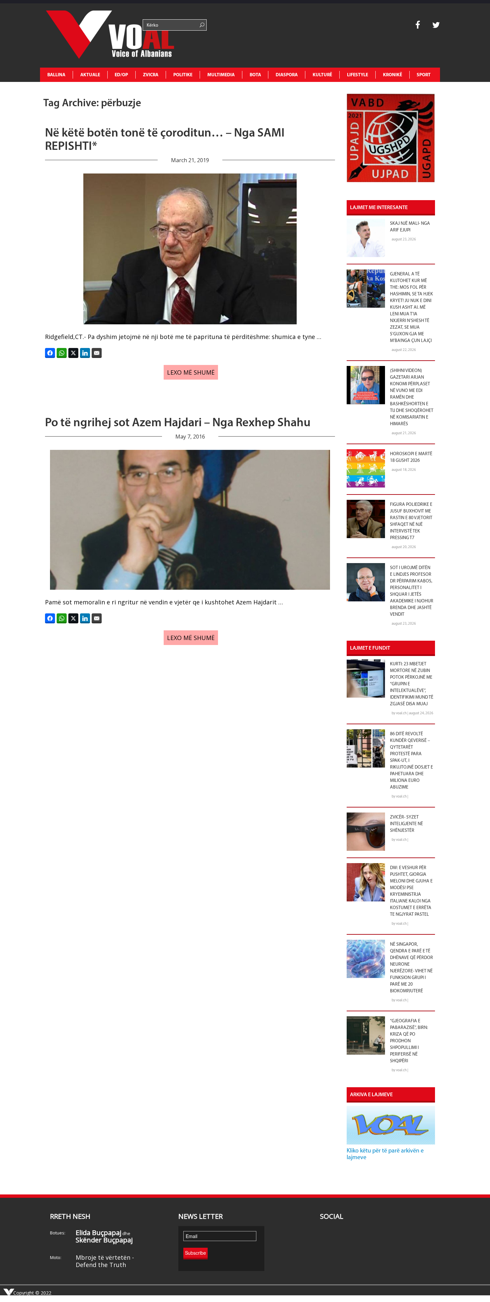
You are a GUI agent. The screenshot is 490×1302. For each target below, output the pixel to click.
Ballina (56, 75)
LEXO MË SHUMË (191, 372)
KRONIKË (392, 75)
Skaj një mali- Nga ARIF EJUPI (410, 227)
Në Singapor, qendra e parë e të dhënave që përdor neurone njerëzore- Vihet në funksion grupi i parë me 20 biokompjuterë (411, 968)
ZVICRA (150, 75)
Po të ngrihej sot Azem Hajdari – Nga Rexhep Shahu (177, 423)
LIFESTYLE (357, 75)
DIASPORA (287, 75)
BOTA (255, 75)
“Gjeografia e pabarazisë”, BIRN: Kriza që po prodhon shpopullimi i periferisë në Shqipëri (409, 1041)
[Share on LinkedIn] (85, 353)
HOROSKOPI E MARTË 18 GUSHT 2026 (411, 457)
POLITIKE (182, 75)
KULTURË (322, 75)
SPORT (424, 75)
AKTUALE (90, 75)
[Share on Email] (97, 353)
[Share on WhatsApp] (62, 353)
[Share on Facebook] (50, 353)
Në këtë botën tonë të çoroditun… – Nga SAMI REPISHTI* (165, 140)
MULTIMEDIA (221, 75)
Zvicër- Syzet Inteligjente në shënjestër (406, 824)
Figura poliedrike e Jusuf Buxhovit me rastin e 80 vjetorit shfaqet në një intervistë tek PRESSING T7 (411, 521)
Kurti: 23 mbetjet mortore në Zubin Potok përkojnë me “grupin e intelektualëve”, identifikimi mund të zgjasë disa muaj (411, 684)
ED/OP (121, 75)
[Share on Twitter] (73, 353)
